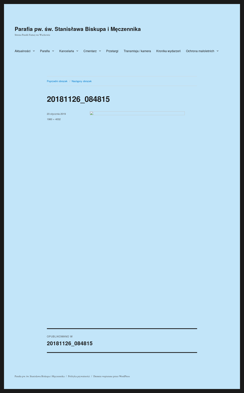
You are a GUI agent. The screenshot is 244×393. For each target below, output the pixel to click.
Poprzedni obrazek (57, 81)
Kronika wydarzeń (168, 51)
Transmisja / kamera (137, 51)
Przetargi (112, 51)
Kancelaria (66, 51)
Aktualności (22, 51)
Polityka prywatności (79, 376)
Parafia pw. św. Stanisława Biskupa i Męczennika (78, 29)
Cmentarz (90, 51)
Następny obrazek (82, 81)
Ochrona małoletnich (200, 51)
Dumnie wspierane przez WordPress (111, 376)
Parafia (45, 51)
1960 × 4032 (54, 119)
